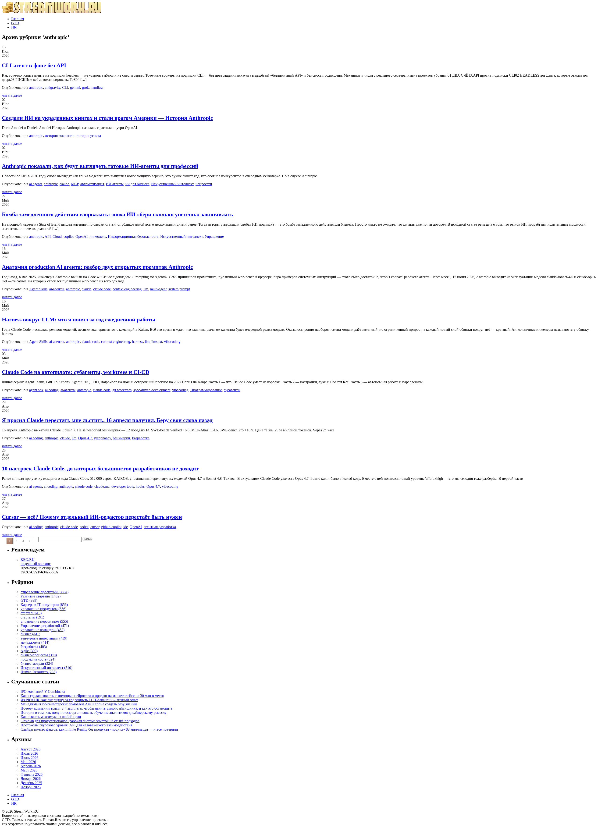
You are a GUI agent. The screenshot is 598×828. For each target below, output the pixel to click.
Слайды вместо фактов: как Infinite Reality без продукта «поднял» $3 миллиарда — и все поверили (99, 729)
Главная (17, 19)
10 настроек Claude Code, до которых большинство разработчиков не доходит (100, 469)
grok (85, 87)
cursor (94, 527)
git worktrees (122, 390)
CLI (65, 87)
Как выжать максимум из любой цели (51, 717)
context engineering (127, 289)
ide (125, 527)
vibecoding (172, 342)
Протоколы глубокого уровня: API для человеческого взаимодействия (76, 725)
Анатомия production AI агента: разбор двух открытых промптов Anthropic (97, 267)
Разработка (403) (34, 647)
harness (137, 342)
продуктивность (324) (38, 659)
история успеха (88, 136)
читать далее (12, 95)
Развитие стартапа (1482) (41, 596)
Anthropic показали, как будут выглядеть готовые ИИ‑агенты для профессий (100, 166)
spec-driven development (151, 390)
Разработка (141, 438)
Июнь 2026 (29, 758)
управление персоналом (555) (44, 621)
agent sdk (36, 390)
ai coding (52, 390)
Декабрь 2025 (31, 783)
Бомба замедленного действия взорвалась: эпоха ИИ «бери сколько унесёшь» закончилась (117, 214)
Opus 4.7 (85, 438)
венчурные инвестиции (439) (44, 638)
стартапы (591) (32, 617)
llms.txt (156, 342)
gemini (75, 87)
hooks (140, 486)
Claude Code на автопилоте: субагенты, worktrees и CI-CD (75, 372)
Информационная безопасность (133, 236)
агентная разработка (160, 527)
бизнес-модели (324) (37, 663)
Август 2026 (30, 749)
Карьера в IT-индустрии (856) (44, 605)
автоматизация (92, 184)
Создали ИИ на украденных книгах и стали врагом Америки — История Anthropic (107, 118)
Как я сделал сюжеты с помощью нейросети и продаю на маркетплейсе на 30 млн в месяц (92, 696)
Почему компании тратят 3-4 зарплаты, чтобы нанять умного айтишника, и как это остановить (96, 708)
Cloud (57, 236)
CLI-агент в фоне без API (34, 65)
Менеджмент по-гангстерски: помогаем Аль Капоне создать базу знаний (79, 704)
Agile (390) (29, 651)
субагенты (232, 390)
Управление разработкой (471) (45, 626)
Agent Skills (38, 289)
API (48, 236)
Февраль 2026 (32, 774)
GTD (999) (29, 600)
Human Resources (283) (39, 672)
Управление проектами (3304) (44, 592)
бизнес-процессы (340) (39, 655)
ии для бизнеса (137, 184)
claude (64, 184)
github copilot (111, 527)
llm (145, 289)
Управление (214, 236)
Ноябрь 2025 (31, 787)
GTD (15, 23)
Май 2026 (28, 762)
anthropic (36, 87)
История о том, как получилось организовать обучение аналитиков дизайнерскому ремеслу (94, 712)
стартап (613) (31, 613)
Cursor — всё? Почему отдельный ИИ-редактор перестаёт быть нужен (92, 517)
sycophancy (102, 438)
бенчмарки (121, 438)
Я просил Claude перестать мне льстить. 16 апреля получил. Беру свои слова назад (107, 420)
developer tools (122, 486)
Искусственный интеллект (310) (46, 668)
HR (14, 27)
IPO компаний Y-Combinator (43, 691)
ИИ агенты (115, 184)
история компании (60, 136)
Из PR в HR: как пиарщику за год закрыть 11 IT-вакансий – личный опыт (79, 700)
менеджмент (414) (35, 642)
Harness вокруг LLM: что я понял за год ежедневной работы (78, 319)
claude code (102, 289)
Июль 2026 (29, 753)
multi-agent (158, 289)
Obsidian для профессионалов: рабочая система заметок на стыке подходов (80, 721)
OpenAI (81, 236)
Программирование (206, 390)
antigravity (52, 87)
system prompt (179, 289)
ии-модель (97, 236)
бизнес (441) (30, 634)
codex (84, 527)
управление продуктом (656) (43, 609)
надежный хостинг (36, 562)
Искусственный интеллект (172, 184)
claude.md (102, 486)
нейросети (204, 184)
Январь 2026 (31, 779)
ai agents (35, 184)
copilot (69, 236)
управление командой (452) (42, 630)
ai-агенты (56, 289)
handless (97, 87)
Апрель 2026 (31, 766)
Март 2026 (29, 770)
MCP (74, 184)
